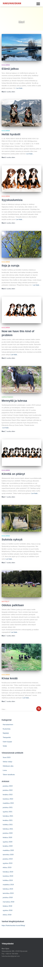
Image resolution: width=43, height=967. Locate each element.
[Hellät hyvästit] (21, 113)
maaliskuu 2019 (8, 884)
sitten (10, 92)
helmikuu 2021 (8, 829)
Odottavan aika (8, 766)
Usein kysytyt (7, 742)
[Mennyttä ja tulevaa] (21, 379)
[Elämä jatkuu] (21, 47)
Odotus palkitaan (13, 605)
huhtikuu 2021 (8, 824)
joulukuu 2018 (8, 897)
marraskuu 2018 (8, 902)
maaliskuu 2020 (8, 850)
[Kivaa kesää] (21, 657)
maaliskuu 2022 (8, 803)
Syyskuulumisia (12, 199)
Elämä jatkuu (10, 68)
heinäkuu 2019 (8, 872)
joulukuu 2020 (8, 833)
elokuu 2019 (7, 867)
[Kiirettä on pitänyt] (21, 452)
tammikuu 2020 (8, 854)
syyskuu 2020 (7, 842)
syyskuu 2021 (7, 812)
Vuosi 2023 (6, 757)
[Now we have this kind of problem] (21, 310)
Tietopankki (7, 737)
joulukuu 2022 (8, 790)
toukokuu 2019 (8, 876)
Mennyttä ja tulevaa (14, 400)
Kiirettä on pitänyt (13, 473)
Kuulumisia (6, 65)
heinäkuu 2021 (8, 816)
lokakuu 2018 (7, 906)
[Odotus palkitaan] (21, 584)
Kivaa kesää (10, 678)
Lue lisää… (20, 88)
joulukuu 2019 (8, 859)
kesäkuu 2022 (8, 794)
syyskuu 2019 (7, 863)
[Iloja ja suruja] (21, 244)
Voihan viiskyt (7, 762)
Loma (5, 770)
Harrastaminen (7, 397)
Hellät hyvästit (11, 134)
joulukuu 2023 (8, 786)
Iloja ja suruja (10, 265)
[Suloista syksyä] (21, 518)
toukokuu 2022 (8, 799)
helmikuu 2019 (8, 889)
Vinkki (5, 746)
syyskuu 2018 (7, 910)
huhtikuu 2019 (8, 880)
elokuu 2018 (7, 915)
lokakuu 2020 (7, 837)
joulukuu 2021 (8, 807)
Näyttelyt (5, 601)
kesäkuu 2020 (8, 846)
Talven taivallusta (9, 774)
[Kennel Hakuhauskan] (13, 3)
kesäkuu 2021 (8, 820)
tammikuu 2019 (8, 893)
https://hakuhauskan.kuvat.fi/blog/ (13, 925)
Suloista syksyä (12, 539)
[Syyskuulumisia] (21, 178)
